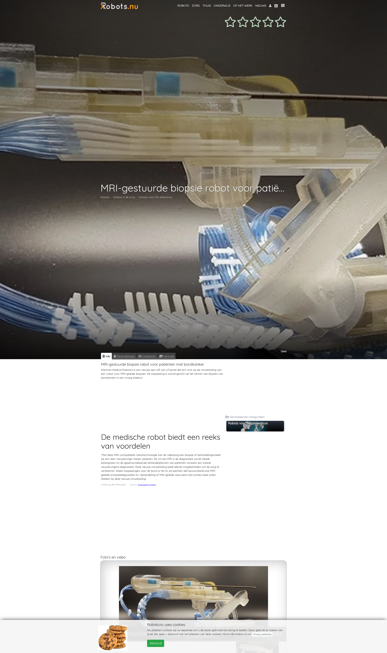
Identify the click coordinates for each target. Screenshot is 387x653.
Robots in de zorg (124, 197)
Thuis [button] (207, 5)
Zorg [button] (196, 5)
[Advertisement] (162, 403)
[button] (282, 5)
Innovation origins (147, 484)
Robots (105, 197)
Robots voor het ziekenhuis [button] (248, 423)
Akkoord (156, 643)
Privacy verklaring (262, 634)
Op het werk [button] (242, 5)
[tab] (106, 356)
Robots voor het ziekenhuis (155, 197)
